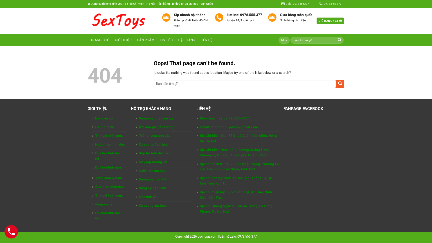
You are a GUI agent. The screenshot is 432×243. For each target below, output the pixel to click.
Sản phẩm (145, 40)
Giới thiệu (123, 40)
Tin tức (166, 40)
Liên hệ (207, 40)
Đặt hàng (186, 40)
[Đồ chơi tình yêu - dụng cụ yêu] (121, 21)
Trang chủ (100, 40)
